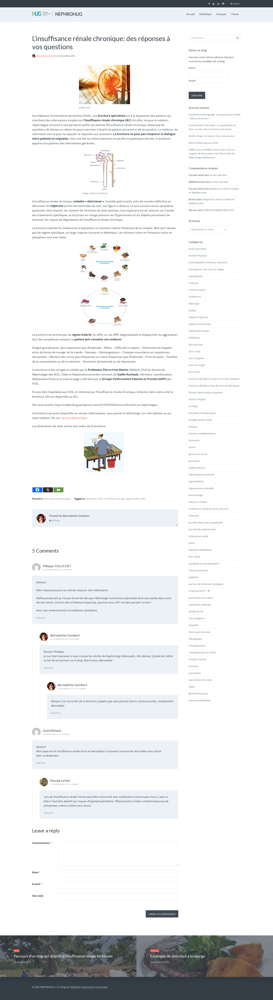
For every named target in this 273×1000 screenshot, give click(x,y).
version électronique (74, 418)
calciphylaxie (195, 276)
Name (192, 67)
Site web (37, 895)
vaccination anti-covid (200, 679)
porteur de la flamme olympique (206, 584)
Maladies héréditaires (200, 549)
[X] (48, 489)
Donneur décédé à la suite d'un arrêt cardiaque (214, 378)
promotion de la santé (201, 597)
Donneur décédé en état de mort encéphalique (214, 385)
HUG (100, 498)
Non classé (194, 556)
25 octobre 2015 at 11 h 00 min (57, 570)
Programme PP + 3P (199, 590)
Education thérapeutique (57, 498)
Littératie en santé (198, 536)
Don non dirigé (197, 365)
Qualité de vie (196, 611)
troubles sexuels (197, 659)
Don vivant (194, 371)
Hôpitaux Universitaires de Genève (89, 987)
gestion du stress (198, 454)
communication (197, 289)
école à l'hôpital (197, 399)
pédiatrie (193, 577)
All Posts (55, 520)
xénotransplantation (200, 700)
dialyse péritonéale (199, 330)
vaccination (195, 673)
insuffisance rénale (114, 498)
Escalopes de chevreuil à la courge (177, 956)
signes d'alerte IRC (135, 498)
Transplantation (197, 645)
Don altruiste (196, 344)
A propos (221, 14)
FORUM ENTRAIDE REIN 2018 (218, 210)
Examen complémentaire (202, 433)
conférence (195, 296)
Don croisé (194, 351)
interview (193, 515)
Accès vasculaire (197, 248)
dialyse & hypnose (198, 317)
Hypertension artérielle (201, 488)
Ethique (193, 426)
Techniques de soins (199, 632)
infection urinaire (198, 502)
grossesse (194, 461)
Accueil (190, 14)
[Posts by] (34, 56)
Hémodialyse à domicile (201, 474)
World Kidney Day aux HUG (203, 142)
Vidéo (192, 686)
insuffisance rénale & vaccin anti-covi (208, 508)
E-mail (37, 884)
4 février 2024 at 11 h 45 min (56, 734)
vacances (193, 666)
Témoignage (195, 638)
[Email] (58, 489)
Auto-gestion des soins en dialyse (206, 269)
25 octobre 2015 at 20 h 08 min (64, 639)
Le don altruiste (218, 175)
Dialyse (192, 310)
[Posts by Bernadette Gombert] (41, 519)
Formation (194, 440)
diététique (91, 498)
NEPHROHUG (68, 14)
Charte (235, 14)
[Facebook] (37, 489)
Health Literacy (197, 467)
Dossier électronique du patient (206, 392)
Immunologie (196, 495)
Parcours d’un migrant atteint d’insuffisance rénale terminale (63, 956)
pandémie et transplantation (204, 563)
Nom (36, 872)
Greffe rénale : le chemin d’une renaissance (212, 136)
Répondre (41, 617)
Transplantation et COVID (202, 652)
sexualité (193, 625)
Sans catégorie (196, 618)
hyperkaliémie (196, 481)
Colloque (193, 283)
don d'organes (196, 358)
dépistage (194, 303)
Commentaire (42, 843)
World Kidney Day (198, 693)
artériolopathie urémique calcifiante (208, 262)
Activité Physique (198, 255)
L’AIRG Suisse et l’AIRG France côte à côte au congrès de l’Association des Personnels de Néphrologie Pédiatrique (212, 153)
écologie (193, 406)
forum (192, 447)
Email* (192, 80)
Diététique (205, 14)
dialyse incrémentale (200, 324)
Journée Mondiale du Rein (202, 529)
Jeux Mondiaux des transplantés (206, 522)
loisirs (192, 543)
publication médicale (200, 604)
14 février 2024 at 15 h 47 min (64, 784)
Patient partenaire (198, 570)
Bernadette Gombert (47, 56)
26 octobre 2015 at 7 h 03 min (72, 689)
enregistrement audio (200, 419)
